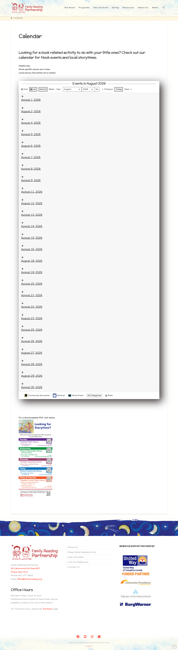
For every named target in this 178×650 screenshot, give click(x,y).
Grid (24, 90)
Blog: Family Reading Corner (82, 552)
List (33, 90)
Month (43, 89)
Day (58, 89)
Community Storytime (39, 395)
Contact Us (73, 567)
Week (51, 89)
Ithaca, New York (19, 572)
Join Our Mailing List (78, 562)
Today (119, 89)
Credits (89, 646)
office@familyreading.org (29, 579)
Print (109, 396)
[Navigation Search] (163, 7)
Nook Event (78, 395)
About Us (73, 547)
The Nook (47, 609)
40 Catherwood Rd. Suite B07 (25, 568)
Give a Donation (76, 557)
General (61, 395)
